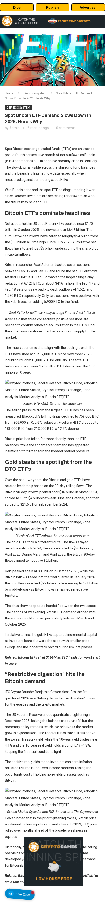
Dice (17, 7)
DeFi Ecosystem (35, 93)
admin (14, 128)
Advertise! (88, 7)
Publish (52, 7)
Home (9, 93)
